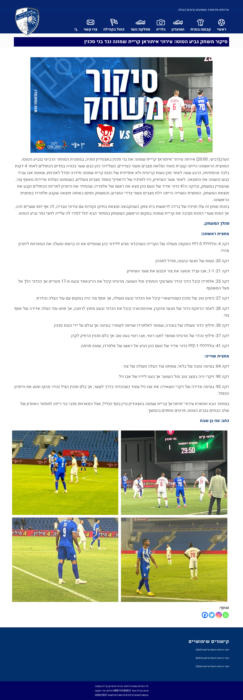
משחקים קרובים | (196, 10)
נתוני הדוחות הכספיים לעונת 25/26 (212, 666)
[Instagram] (219, 615)
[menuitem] (218, 10)
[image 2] (66, 474)
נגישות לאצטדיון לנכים (137, 695)
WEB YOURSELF (122, 691)
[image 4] (66, 561)
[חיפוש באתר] (76, 23)
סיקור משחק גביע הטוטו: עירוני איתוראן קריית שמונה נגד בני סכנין (156, 41)
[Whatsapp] (226, 615)
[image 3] (175, 561)
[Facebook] (205, 615)
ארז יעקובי (100, 691)
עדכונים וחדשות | (218, 10)
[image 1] (175, 474)
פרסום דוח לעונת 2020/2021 (110, 695)
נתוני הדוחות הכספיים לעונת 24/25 (212, 649)
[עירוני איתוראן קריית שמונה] (27, 22)
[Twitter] (212, 615)
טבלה (181, 10)
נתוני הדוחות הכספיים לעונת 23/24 (212, 658)
